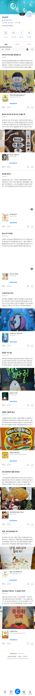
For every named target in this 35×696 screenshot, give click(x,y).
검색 (24, 2)
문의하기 (25, 656)
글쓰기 (17, 691)
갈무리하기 (28, 107)
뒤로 (3, 2)
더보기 (28, 2)
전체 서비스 (32, 2)
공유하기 (32, 107)
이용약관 (20, 656)
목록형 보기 (32, 49)
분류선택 (2, 49)
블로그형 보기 (27, 49)
